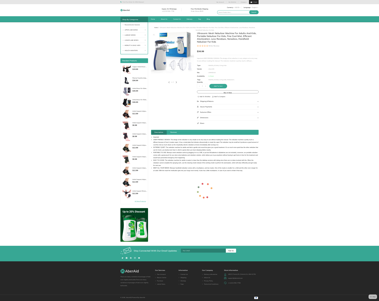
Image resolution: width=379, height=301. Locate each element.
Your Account (161, 274)
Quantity (200, 82)
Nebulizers (230, 79)
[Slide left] (169, 82)
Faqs (182, 284)
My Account (220, 2)
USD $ (237, 7)
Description (158, 132)
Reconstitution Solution (132, 25)
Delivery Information (210, 274)
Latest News (161, 284)
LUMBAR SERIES (130, 35)
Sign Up (231, 251)
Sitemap (183, 281)
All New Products (140, 201)
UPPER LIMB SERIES (131, 30)
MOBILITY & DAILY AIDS (132, 45)
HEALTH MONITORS (131, 50)
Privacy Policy (208, 281)
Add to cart (218, 86)
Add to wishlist (205, 96)
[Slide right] (176, 82)
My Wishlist (232, 2)
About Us (207, 277)
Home (156, 27)
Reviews (173, 132)
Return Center (161, 277)
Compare (244, 2)
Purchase (160, 281)
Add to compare (219, 96)
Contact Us (184, 274)
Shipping (183, 277)
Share (202, 123)
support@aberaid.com (235, 278)
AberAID (211, 69)
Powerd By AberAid (138, 297)
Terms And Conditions (211, 284)
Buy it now (228, 92)
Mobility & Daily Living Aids (218, 65)
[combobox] (238, 12)
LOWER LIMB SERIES (131, 40)
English (254, 7)
